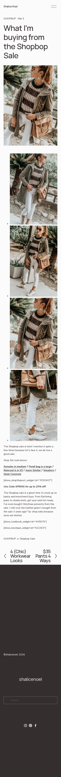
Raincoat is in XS (13, 470)
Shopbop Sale (27, 538)
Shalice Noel (11, 6)
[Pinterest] (30, 725)
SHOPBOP (10, 18)
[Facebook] (35, 725)
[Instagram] (25, 725)
